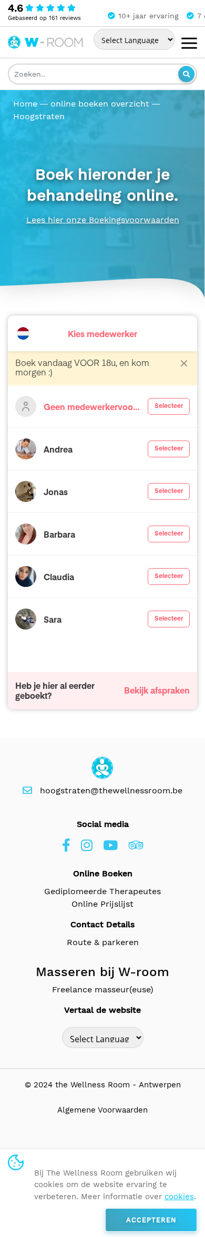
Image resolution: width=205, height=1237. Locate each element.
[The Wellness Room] (46, 40)
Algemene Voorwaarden (102, 1110)
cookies (179, 1196)
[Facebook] (66, 846)
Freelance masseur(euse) (102, 989)
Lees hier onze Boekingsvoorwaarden (102, 220)
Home (25, 104)
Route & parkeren (103, 942)
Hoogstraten (39, 116)
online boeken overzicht (99, 104)
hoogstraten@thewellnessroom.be (111, 790)
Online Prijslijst (102, 904)
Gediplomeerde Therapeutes (102, 891)
